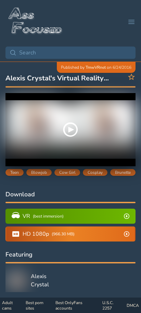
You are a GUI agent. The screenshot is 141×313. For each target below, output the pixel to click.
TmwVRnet (96, 67)
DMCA (133, 305)
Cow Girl (67, 172)
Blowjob (39, 172)
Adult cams (7, 305)
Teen (14, 172)
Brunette (123, 172)
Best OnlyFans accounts (68, 305)
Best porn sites (34, 305)
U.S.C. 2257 (108, 305)
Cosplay (95, 172)
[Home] (35, 22)
